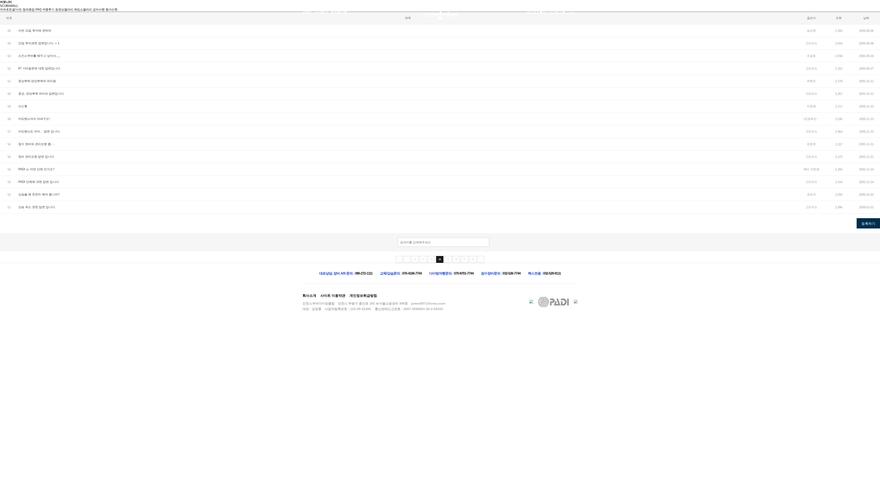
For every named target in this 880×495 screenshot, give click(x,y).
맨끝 (480, 259)
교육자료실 (526, 32)
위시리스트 (557, 12)
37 (464, 259)
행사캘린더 (491, 32)
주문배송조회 (536, 12)
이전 (407, 259)
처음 (399, 259)
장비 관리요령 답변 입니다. (36, 156)
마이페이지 (339, 12)
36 (456, 259)
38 (473, 259)
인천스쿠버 (320, 32)
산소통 (22, 106)
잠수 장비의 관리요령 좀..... (36, 144)
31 (415, 259)
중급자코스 (388, 32)
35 (448, 259)
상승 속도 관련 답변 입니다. (37, 207)
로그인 (307, 12)
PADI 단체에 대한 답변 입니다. (39, 182)
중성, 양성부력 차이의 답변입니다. (41, 93)
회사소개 (309, 295)
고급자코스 (423, 32)
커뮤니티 (457, 32)
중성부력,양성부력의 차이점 (37, 81)
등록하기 (868, 224)
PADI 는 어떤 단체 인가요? (36, 169)
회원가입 (321, 12)
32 (423, 259)
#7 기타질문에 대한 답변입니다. (39, 68)
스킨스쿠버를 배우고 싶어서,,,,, (39, 56)
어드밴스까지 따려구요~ (34, 119)
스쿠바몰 (560, 32)
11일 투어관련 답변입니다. (36, 43)
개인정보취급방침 (363, 295)
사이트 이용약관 (332, 295)
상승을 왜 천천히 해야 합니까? (38, 194)
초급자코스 (354, 32)
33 (431, 259)
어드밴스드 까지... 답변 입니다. (39, 131)
